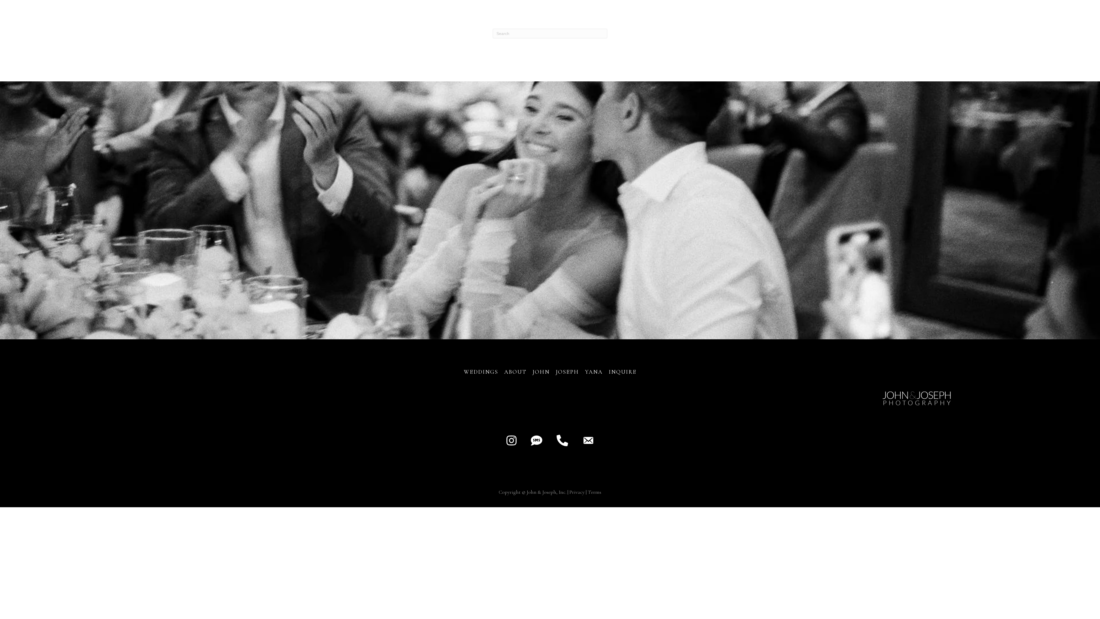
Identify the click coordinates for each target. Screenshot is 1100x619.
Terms (594, 492)
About (516, 372)
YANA (594, 372)
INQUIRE (623, 372)
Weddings (481, 372)
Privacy (577, 492)
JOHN (541, 372)
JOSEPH (567, 372)
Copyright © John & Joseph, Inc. (532, 492)
